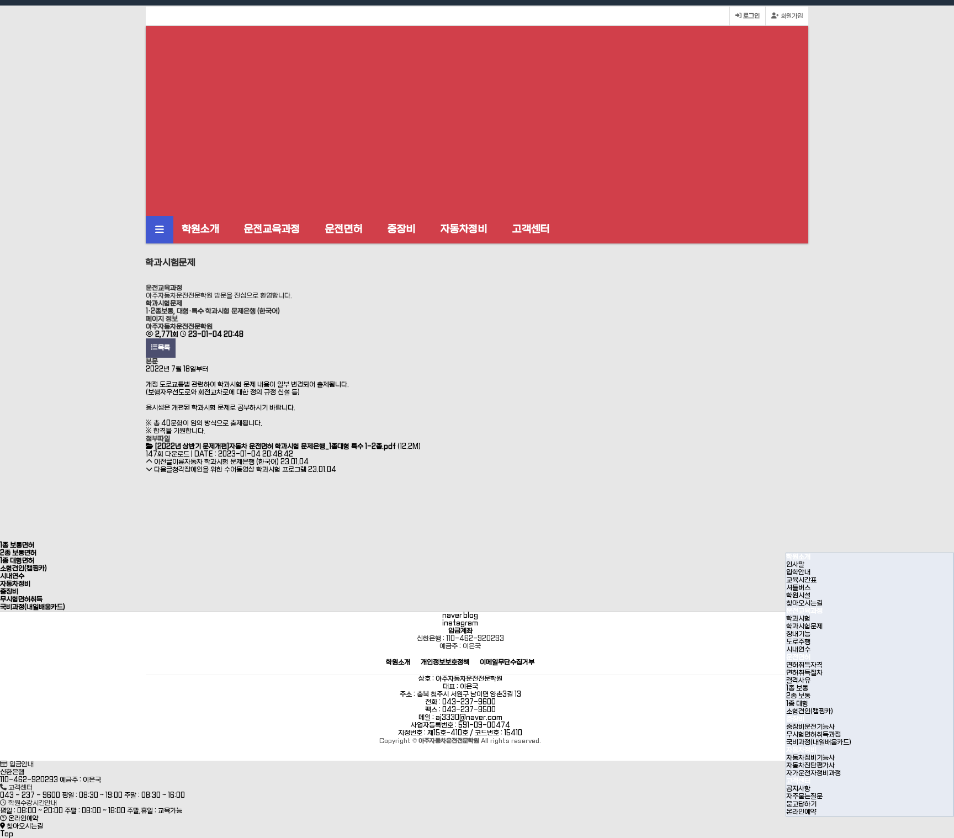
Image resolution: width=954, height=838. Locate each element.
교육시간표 (801, 580)
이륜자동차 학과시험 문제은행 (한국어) (225, 462)
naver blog (460, 615)
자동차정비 (464, 229)
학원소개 (200, 229)
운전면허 (344, 229)
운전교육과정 (272, 229)
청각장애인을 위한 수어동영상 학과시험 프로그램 (239, 470)
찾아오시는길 (804, 603)
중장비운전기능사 (810, 727)
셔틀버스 (798, 588)
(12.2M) (288, 446)
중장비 (402, 229)
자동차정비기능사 (810, 758)
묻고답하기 (801, 804)
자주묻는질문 (804, 796)
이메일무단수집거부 (507, 662)
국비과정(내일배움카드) (818, 742)
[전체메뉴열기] (159, 229)
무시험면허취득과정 (813, 735)
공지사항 (798, 789)
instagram (460, 623)
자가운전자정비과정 (813, 773)
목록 (164, 348)
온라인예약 (801, 812)
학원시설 (798, 596)
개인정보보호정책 (445, 662)
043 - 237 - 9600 (30, 795)
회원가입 (791, 16)
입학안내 (798, 572)
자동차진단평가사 (810, 766)
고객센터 (531, 229)
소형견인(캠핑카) (809, 711)
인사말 (795, 565)
